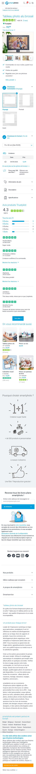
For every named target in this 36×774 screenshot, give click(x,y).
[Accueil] (2, 8)
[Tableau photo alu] (9, 334)
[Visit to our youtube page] (18, 555)
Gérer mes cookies (9, 770)
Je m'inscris (8, 507)
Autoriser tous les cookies (11, 765)
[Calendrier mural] (9, 362)
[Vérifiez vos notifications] (29, 2)
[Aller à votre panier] (32, 2)
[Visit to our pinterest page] (13, 555)
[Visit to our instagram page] (22, 555)
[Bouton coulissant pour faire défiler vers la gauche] (5, 58)
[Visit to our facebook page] (9, 555)
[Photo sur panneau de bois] (26, 362)
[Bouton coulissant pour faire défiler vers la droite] (30, 58)
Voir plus (17, 318)
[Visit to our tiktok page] (27, 555)
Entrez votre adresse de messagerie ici (16, 499)
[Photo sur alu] (26, 334)
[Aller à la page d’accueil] (11, 3)
